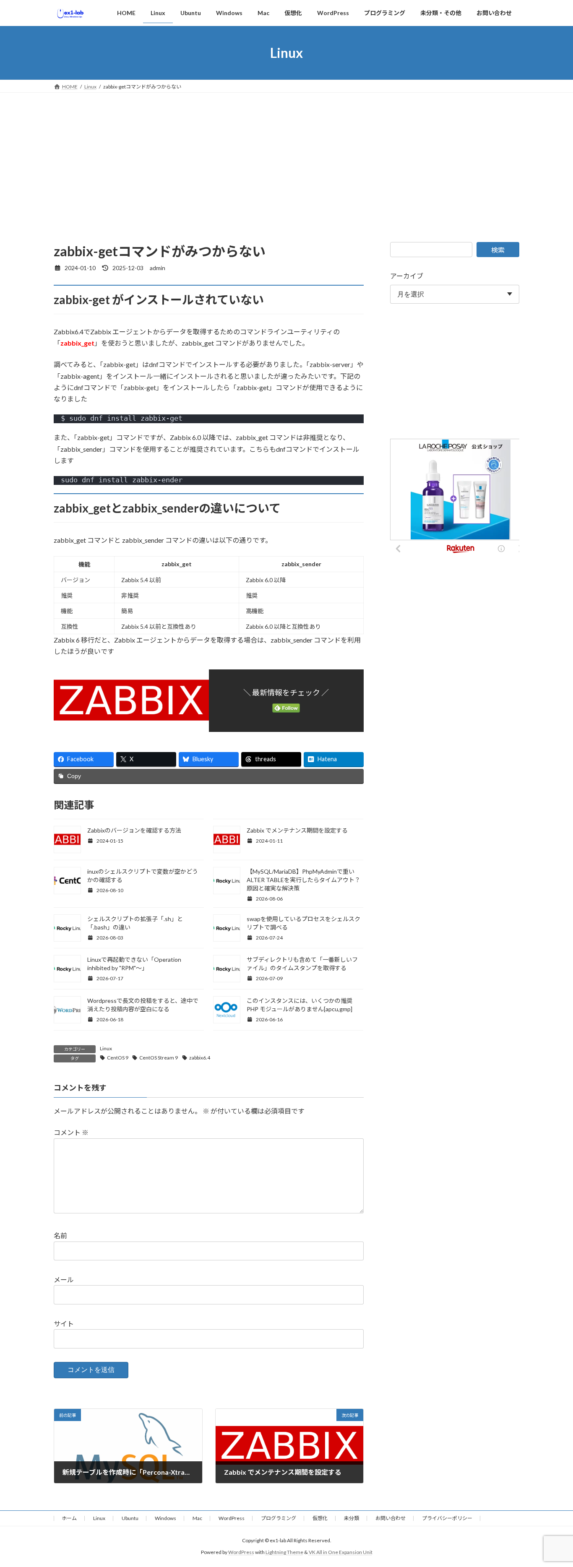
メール (64, 1279)
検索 (498, 250)
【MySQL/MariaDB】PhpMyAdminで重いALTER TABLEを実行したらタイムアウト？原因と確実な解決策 (303, 880)
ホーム (69, 1518)
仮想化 (320, 1518)
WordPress (232, 1518)
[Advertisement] (286, 155)
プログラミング (278, 1518)
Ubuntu (130, 1518)
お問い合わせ (390, 1518)
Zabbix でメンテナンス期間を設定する (297, 830)
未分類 (351, 1518)
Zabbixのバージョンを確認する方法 (134, 830)
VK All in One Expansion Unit (340, 1552)
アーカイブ (406, 276)
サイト (64, 1324)
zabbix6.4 (199, 1057)
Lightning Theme (284, 1552)
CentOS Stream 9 (158, 1057)
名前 (60, 1235)
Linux (106, 1048)
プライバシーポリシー (447, 1518)
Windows (165, 1518)
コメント (71, 1132)
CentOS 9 (117, 1057)
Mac (197, 1518)
